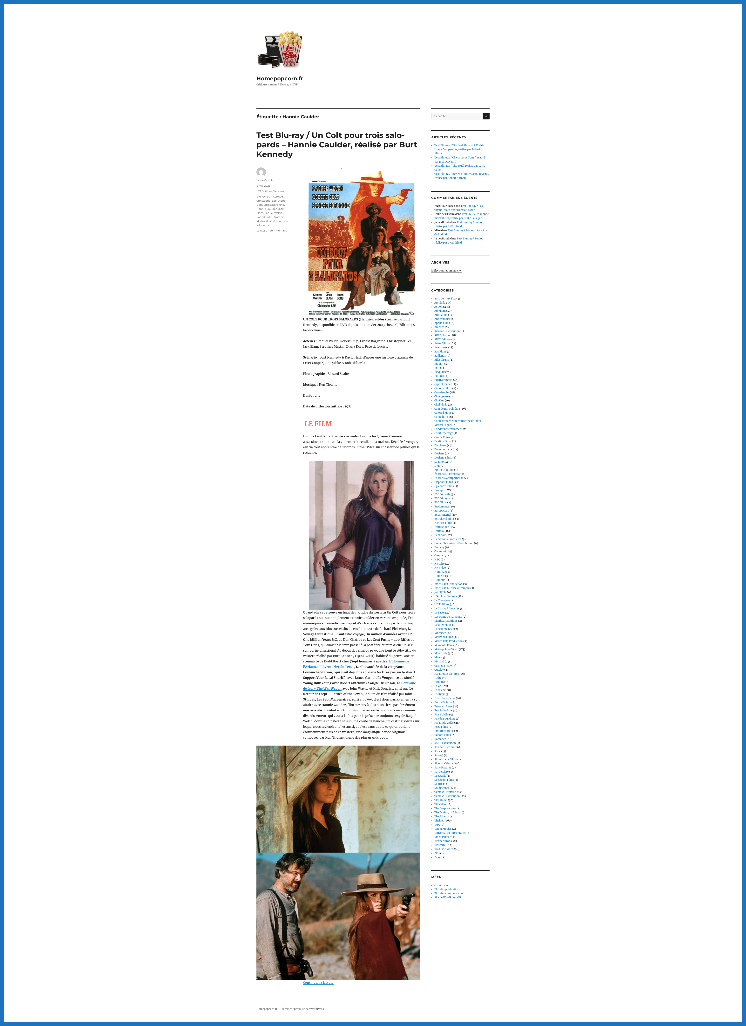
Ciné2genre (441, 396)
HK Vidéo (440, 567)
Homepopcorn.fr (279, 78)
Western (278, 191)
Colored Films (442, 412)
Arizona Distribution (447, 331)
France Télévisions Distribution (453, 543)
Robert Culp (264, 216)
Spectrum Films (444, 779)
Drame (438, 461)
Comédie (439, 417)
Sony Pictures (442, 767)
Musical (439, 661)
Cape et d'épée (443, 384)
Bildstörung (441, 359)
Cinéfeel (439, 400)
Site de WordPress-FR (448, 897)
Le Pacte (439, 612)
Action (438, 306)
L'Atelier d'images (445, 596)
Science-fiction (444, 747)
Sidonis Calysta (443, 763)
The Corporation (444, 808)
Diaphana (440, 445)
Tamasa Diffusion (445, 792)
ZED (437, 853)
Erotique (439, 490)
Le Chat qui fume (444, 608)
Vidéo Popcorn (443, 837)
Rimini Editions (444, 731)
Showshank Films (445, 759)
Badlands (440, 355)
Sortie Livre (441, 771)
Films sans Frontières (447, 539)
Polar (437, 686)
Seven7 (438, 755)
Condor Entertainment (448, 429)
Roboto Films (442, 735)
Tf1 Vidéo (440, 804)
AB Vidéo (439, 302)
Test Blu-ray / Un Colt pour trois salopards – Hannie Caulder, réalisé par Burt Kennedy (336, 144)
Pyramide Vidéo (444, 722)
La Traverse (441, 600)
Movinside (440, 653)
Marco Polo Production (448, 641)
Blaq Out (439, 372)
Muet (437, 657)
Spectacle (440, 775)
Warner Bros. (442, 841)
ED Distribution (444, 470)
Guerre (438, 555)
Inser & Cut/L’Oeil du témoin (452, 588)
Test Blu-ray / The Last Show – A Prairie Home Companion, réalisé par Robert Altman (459, 149)
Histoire (439, 563)
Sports (438, 784)
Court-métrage (443, 433)
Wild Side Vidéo (443, 849)
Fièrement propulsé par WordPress (302, 1009)
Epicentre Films (444, 486)
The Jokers (441, 816)
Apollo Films (442, 323)
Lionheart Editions (446, 620)
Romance (440, 739)
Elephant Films (443, 482)
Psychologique (443, 710)
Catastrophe (441, 392)
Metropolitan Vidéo (446, 649)
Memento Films (444, 645)
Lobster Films (442, 625)
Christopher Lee (266, 200)
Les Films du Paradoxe (448, 616)
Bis (436, 368)
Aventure (440, 347)
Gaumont (440, 551)
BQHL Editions (443, 380)
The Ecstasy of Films (447, 812)
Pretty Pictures (443, 702)
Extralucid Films (444, 518)
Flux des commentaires (448, 893)
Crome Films (442, 437)
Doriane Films (443, 457)
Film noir (440, 535)
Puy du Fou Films (444, 718)
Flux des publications (447, 889)
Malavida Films (443, 637)
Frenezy (439, 547)
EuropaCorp (441, 510)
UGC (437, 824)
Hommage (440, 571)
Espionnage (441, 506)
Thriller (439, 820)
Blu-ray (261, 196)
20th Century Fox (445, 298)
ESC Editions (442, 498)
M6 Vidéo (440, 633)
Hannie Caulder (266, 208)
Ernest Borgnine (273, 204)
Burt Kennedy (275, 196)
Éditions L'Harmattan (447, 474)
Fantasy (439, 531)
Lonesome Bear (444, 629)
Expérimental (442, 514)
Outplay (439, 669)
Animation (441, 315)
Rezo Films (441, 726)
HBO (437, 559)
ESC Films (440, 502)
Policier (439, 690)
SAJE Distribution (445, 743)
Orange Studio (443, 665)
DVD (437, 465)
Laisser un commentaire (271, 230)
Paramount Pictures (446, 673)
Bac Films (440, 351)
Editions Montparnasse (448, 478)
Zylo (437, 857)
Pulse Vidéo (441, 714)
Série (437, 751)
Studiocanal (441, 788)
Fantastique (441, 527)
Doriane (439, 453)
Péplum (439, 682)
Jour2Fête (440, 592)
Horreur (439, 576)
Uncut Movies (442, 828)
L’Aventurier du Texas (336, 667)
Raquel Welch (273, 212)
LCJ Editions (264, 191)
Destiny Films (442, 441)
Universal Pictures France (450, 833)
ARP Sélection (442, 335)
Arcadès (439, 327)
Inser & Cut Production (448, 584)
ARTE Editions (443, 339)
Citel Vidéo (440, 404)
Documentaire (443, 449)
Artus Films (441, 343)
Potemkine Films (444, 698)
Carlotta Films (443, 388)
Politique (439, 694)
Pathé (437, 678)
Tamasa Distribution (447, 796)
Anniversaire (442, 319)
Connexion (441, 885)
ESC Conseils (442, 494)
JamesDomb (264, 180)
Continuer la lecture (318, 982)
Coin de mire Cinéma (447, 408)
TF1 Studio (440, 800)
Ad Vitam (440, 310)
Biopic (438, 363)
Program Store (443, 706)
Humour (439, 580)
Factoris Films (443, 523)
